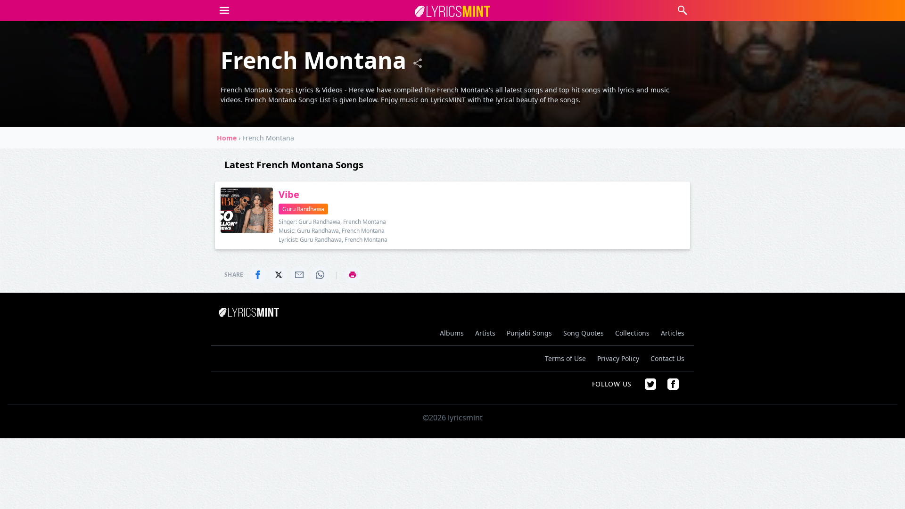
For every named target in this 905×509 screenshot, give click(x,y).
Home (227, 137)
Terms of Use (565, 358)
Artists (485, 332)
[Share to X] (278, 274)
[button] (224, 10)
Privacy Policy (618, 358)
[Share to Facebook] (257, 274)
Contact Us (667, 358)
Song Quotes (583, 332)
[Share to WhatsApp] (320, 274)
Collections (632, 332)
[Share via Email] (299, 274)
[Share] (417, 63)
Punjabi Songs (529, 332)
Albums (452, 332)
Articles (672, 332)
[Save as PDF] (352, 274)
